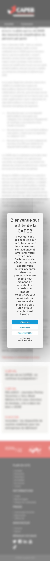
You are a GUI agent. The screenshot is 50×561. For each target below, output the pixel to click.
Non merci (25, 327)
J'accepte (25, 322)
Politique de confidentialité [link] (25, 339)
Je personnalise (24, 333)
